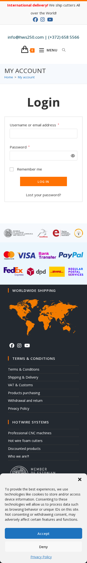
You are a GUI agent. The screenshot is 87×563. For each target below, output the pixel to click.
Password (20, 147)
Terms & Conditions (23, 369)
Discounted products (24, 448)
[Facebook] (11, 345)
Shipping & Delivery (23, 377)
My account (26, 77)
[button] (79, 479)
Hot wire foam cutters (25, 440)
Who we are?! (18, 456)
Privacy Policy (41, 557)
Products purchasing (24, 393)
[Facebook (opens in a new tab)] (36, 19)
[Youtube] (27, 345)
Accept (43, 533)
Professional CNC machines (29, 433)
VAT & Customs (20, 385)
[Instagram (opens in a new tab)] (42, 19)
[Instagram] (19, 345)
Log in (43, 182)
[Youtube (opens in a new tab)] (50, 19)
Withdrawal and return (25, 400)
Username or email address (34, 124)
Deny (43, 546)
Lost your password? (43, 194)
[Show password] (71, 155)
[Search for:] (62, 50)
